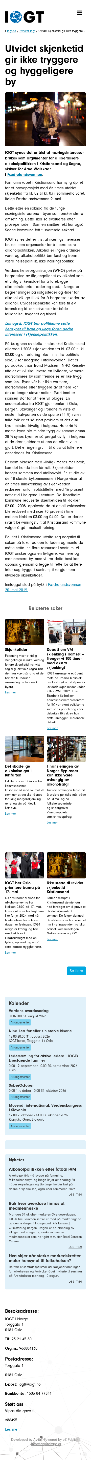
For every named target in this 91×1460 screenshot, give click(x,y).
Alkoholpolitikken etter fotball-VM (42, 1169)
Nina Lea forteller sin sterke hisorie (40, 1031)
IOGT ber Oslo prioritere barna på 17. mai (22, 887)
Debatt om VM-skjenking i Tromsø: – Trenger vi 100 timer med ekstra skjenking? (65, 658)
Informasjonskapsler (46, 1444)
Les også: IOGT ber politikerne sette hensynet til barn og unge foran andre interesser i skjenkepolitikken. (39, 329)
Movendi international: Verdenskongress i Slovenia (45, 1107)
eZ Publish (70, 1439)
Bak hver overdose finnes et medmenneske (36, 1206)
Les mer (10, 692)
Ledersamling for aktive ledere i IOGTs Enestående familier (43, 1058)
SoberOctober (21, 1085)
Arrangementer (20, 1022)
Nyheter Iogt (27, 31)
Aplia (37, 1439)
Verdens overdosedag (29, 1011)
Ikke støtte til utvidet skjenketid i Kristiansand (65, 887)
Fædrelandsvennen (24, 174)
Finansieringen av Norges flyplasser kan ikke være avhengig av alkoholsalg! (63, 775)
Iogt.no (11, 31)
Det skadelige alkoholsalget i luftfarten (18, 770)
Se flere (76, 971)
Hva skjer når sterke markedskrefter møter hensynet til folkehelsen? (45, 1258)
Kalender (19, 1003)
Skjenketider (16, 649)
